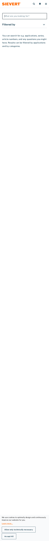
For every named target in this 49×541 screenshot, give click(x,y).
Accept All (9, 536)
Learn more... (7, 523)
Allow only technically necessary (18, 530)
